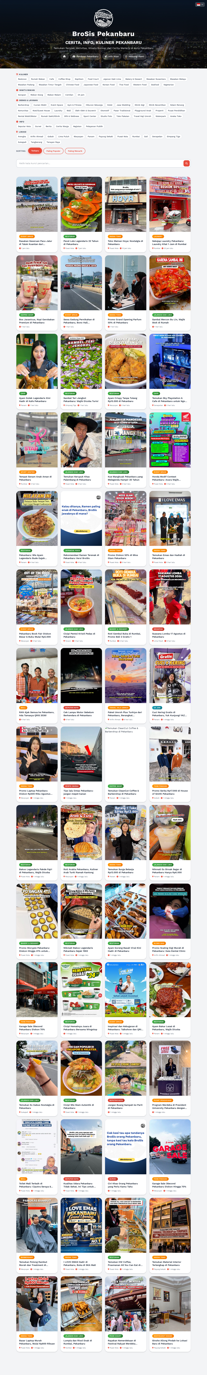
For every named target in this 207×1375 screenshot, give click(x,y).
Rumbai (136, 136)
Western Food (140, 85)
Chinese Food (72, 85)
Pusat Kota (122, 136)
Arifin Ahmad (36, 136)
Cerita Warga (62, 126)
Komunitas (23, 110)
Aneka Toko (175, 116)
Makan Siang (37, 95)
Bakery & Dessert (133, 79)
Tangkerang (36, 142)
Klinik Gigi (139, 105)
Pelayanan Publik (94, 126)
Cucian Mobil (40, 105)
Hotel (109, 105)
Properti (159, 110)
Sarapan (22, 95)
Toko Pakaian (122, 116)
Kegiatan (77, 126)
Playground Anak (143, 110)
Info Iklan (113, 56)
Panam (91, 136)
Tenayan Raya (53, 142)
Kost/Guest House (41, 110)
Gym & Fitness (74, 105)
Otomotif (105, 110)
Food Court (93, 79)
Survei (38, 126)
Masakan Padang (26, 85)
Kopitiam (79, 79)
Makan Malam (54, 95)
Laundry (58, 110)
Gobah (51, 136)
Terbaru (35, 151)
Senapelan (157, 136)
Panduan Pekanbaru (87, 56)
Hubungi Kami (136, 56)
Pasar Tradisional (122, 110)
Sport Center (90, 116)
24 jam (81, 95)
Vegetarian (168, 85)
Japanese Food (91, 85)
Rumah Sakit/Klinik (50, 116)
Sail (146, 136)
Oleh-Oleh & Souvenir (85, 110)
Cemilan (69, 95)
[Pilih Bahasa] (200, 4)
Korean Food (109, 85)
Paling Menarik (75, 151)
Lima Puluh (63, 136)
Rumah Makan (38, 79)
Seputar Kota (24, 126)
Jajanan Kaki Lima (112, 79)
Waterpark (161, 116)
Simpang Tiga (173, 136)
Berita (49, 126)
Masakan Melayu (178, 79)
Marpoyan (78, 136)
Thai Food (124, 85)
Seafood (155, 85)
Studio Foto (106, 116)
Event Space (57, 105)
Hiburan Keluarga (94, 105)
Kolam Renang (177, 105)
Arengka (22, 136)
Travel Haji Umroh (142, 116)
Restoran (22, 79)
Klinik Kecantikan (157, 105)
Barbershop (23, 105)
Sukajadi (22, 142)
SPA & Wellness (71, 116)
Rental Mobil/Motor (27, 116)
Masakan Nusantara (156, 79)
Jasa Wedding (123, 105)
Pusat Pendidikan (176, 110)
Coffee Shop (64, 79)
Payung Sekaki (106, 136)
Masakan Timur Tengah (50, 85)
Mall (69, 110)
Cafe (51, 79)
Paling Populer (53, 151)
